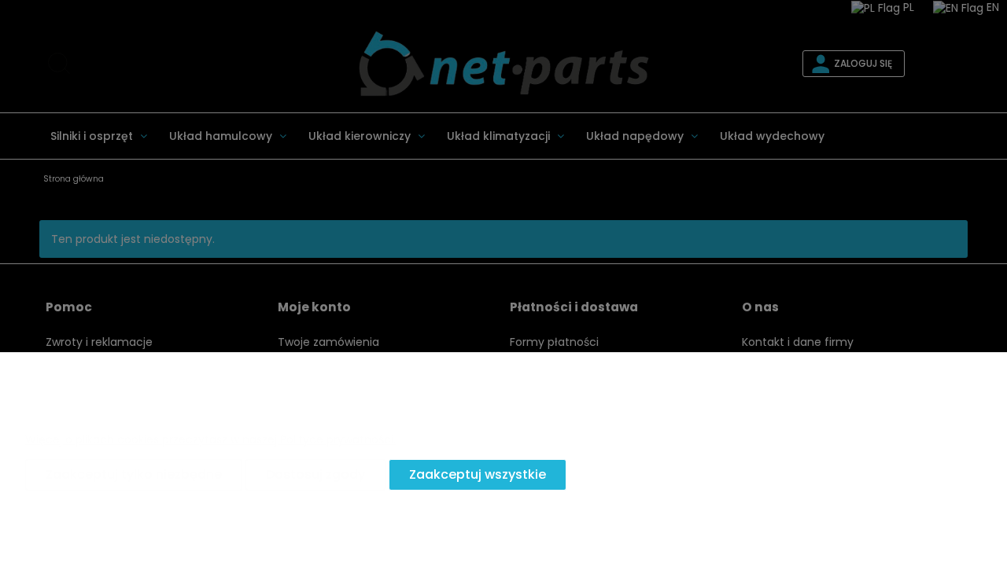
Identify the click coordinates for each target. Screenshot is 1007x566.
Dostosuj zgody (315, 474)
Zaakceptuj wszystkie (477, 474)
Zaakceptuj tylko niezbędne (134, 474)
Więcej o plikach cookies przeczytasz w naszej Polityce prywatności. (210, 439)
